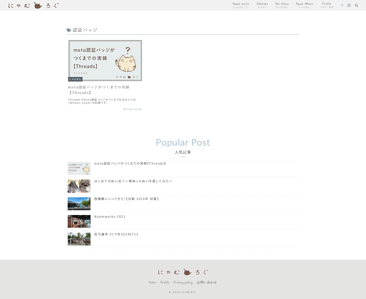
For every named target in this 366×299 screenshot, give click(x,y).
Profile (165, 282)
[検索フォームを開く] (356, 5)
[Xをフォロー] (342, 5)
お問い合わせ (207, 282)
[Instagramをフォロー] (349, 5)
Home (152, 282)
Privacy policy (183, 282)
